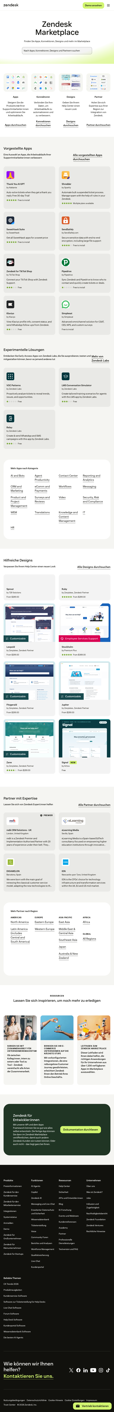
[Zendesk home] (11, 5)
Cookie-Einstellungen (74, 1400)
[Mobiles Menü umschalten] (108, 5)
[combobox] (57, 50)
